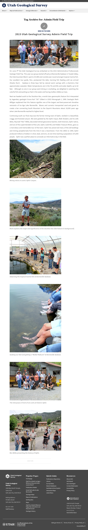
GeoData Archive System (53, 488)
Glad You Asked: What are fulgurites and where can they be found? (33, 507)
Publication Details (31, 487)
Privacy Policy (70, 491)
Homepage (29, 479)
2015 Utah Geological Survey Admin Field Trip (44, 34)
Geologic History (30, 511)
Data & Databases (51, 486)
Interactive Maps (51, 491)
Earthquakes (29, 500)
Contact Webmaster (72, 486)
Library (48, 481)
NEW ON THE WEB (44, 31)
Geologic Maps (30, 495)
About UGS (70, 479)
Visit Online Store (72, 513)
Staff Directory (10, 509)
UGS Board (70, 481)
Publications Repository (53, 479)
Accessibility (70, 488)
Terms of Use (68, 523)
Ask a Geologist (71, 484)
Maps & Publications (32, 497)
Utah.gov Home (56, 523)
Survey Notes (50, 484)
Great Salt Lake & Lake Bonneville (32, 491)
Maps (27, 502)
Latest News (49, 493)
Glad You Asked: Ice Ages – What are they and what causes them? (33, 483)
